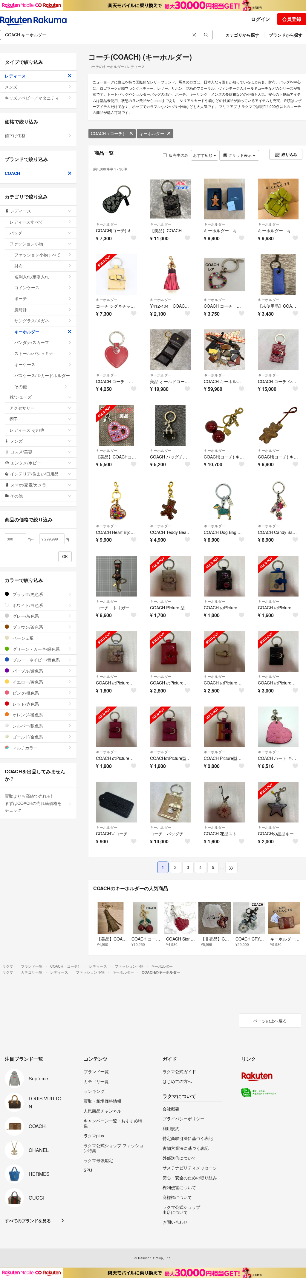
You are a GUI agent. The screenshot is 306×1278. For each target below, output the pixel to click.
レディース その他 (27, 430)
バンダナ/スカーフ (31, 342)
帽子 (14, 419)
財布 (18, 266)
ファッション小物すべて (37, 255)
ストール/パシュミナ (33, 353)
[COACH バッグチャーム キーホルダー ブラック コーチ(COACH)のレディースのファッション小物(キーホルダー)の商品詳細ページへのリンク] (170, 425)
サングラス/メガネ (31, 320)
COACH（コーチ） (109, 133)
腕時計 (20, 309)
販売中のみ (178, 155)
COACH (12, 173)
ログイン (260, 19)
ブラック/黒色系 (27, 594)
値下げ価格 (15, 135)
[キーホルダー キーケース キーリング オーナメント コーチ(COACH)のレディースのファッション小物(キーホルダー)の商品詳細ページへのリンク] (224, 199)
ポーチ (20, 298)
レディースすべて (26, 222)
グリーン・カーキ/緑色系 (35, 649)
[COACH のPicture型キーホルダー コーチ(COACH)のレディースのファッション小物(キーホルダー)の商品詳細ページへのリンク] (224, 576)
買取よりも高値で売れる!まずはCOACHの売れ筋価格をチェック (33, 803)
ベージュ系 (22, 638)
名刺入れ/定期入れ (31, 277)
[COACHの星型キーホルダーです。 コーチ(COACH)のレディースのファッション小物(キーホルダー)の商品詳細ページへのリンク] (278, 802)
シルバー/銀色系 (27, 726)
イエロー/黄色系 (27, 682)
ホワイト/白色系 (27, 605)
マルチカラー (24, 748)
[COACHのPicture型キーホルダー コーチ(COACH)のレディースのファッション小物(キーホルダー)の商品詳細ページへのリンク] (170, 727)
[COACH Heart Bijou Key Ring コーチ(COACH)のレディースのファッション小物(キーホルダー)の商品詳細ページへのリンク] (116, 500)
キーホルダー (151, 133)
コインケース (26, 287)
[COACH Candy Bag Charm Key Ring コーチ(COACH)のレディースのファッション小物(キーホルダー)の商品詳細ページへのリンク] (278, 500)
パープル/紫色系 (27, 671)
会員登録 (291, 19)
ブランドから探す (285, 35)
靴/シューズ (21, 397)
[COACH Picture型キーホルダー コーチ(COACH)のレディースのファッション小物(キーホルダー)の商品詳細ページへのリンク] (224, 727)
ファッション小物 (26, 244)
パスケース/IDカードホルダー (42, 375)
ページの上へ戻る (270, 1021)
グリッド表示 (240, 155)
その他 (20, 386)
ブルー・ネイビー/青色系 (35, 660)
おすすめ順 (203, 155)
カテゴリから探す (242, 35)
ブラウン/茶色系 (27, 627)
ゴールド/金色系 (27, 737)
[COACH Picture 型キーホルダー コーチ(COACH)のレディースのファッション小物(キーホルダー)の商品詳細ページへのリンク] (170, 576)
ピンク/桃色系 (25, 693)
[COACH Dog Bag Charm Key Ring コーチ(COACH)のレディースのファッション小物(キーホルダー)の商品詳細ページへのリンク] (224, 500)
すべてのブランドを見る (28, 1220)
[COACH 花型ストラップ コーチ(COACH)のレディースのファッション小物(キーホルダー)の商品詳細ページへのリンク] (224, 802)
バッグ (16, 233)
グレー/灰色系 (25, 616)
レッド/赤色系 (25, 704)
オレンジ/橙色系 (27, 715)
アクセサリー (22, 408)
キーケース (24, 364)
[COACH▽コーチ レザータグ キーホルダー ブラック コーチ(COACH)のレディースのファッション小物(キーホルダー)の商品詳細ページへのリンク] (116, 802)
